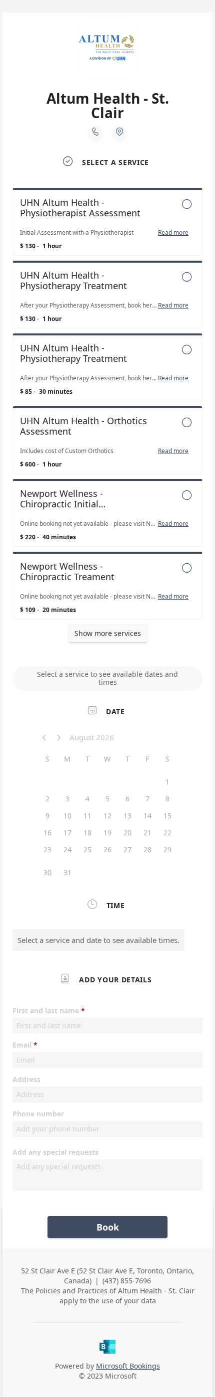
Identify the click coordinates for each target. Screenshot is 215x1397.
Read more (173, 232)
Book (107, 1227)
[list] (107, 406)
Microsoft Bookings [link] (128, 1366)
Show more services (107, 633)
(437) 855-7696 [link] (126, 1280)
